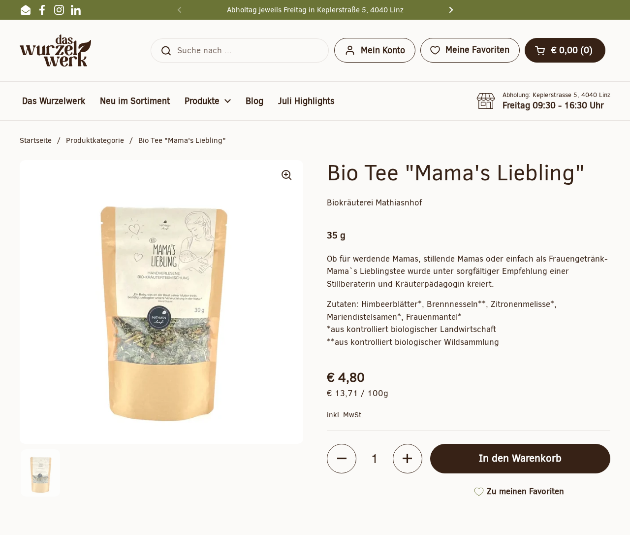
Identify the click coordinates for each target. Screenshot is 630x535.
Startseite (36, 140)
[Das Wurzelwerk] (55, 50)
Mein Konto (383, 50)
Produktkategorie (95, 140)
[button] (565, 50)
